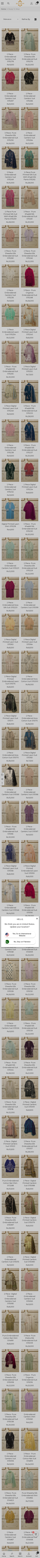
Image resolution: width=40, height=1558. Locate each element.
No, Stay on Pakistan (22, 942)
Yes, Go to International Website (22, 935)
